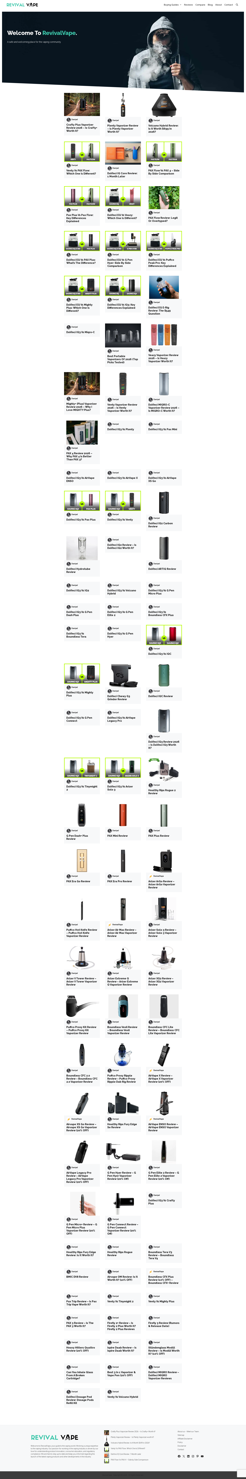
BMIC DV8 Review (77, 1276)
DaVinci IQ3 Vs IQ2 (77, 590)
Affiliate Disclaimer (185, 1439)
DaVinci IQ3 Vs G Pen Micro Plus (161, 592)
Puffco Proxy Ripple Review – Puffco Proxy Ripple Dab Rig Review (121, 1078)
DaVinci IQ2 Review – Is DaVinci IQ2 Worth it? (121, 546)
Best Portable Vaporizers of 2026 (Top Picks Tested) (122, 359)
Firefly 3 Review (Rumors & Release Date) (163, 1324)
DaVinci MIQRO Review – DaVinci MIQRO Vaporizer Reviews (163, 1375)
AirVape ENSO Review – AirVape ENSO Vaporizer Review (163, 1127)
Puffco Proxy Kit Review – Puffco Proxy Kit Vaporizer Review (81, 1030)
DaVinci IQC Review (160, 696)
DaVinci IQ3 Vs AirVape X (122, 477)
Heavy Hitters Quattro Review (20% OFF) (80, 1349)
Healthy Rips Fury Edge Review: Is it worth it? (81, 1254)
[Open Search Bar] (237, 5)
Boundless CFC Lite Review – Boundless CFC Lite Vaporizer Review (164, 1030)
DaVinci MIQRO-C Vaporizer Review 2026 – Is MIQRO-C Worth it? (163, 407)
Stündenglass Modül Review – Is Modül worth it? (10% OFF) (164, 1350)
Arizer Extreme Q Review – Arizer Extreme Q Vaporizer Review (122, 981)
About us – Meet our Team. (188, 1431)
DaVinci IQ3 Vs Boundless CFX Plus (161, 613)
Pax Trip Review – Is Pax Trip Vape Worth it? (81, 1303)
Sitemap (181, 1435)
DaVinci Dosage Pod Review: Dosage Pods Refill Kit (80, 1400)
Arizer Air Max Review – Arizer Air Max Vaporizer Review (122, 933)
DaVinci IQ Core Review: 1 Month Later (122, 175)
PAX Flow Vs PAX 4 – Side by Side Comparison (164, 172)
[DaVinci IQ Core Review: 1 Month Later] (106, 1455)
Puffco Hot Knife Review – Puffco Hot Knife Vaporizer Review (81, 933)
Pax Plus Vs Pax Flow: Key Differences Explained (79, 218)
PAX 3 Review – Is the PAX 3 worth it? (80, 1324)
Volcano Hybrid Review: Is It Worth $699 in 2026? (163, 128)
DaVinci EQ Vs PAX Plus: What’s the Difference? (81, 261)
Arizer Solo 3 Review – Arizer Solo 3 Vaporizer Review (162, 933)
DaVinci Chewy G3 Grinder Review (118, 698)
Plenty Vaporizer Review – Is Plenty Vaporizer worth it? (122, 128)
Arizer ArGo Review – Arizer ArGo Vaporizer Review (161, 884)
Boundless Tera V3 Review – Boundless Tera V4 (161, 1255)
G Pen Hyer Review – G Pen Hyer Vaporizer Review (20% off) (121, 1175)
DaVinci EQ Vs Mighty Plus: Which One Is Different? (79, 307)
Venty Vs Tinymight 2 (120, 1301)
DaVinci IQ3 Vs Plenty (120, 429)
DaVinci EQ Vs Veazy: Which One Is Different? (122, 217)
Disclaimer (182, 1446)
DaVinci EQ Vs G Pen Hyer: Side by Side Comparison (119, 263)
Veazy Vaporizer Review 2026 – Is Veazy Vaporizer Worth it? (163, 358)
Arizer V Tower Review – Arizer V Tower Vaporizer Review (81, 981)
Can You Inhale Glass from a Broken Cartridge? (79, 1375)
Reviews (188, 4)
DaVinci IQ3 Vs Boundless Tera (76, 635)
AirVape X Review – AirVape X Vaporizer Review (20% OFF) (160, 1078)
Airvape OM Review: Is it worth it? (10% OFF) (122, 1278)
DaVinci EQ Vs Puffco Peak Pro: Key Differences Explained (162, 263)
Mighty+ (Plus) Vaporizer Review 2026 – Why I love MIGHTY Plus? (81, 406)
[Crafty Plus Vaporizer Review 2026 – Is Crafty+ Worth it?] (106, 1433)
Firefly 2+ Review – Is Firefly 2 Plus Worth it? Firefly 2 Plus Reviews (121, 1326)
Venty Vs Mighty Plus (161, 1301)
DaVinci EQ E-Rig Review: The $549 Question (159, 310)
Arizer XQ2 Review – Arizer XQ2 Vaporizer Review (161, 981)
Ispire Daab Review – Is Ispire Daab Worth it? (121, 1349)
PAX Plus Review (158, 835)
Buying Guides (171, 4)
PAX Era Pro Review (119, 881)
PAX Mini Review (117, 835)
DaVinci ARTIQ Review (162, 568)
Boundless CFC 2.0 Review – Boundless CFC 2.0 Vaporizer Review (82, 1078)
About (218, 4)
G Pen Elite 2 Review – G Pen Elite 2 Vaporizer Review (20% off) (163, 1175)
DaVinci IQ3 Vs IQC (159, 653)
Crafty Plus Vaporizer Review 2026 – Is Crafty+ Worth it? (81, 127)
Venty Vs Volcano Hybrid (122, 1396)
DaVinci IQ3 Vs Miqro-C (80, 332)
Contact (228, 4)
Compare (200, 4)
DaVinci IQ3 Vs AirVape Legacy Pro (121, 719)
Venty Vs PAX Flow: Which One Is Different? (81, 172)
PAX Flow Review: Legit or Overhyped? (163, 219)
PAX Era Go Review (78, 881)
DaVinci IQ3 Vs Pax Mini (162, 429)
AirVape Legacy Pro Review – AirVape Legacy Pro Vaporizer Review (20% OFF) (80, 1177)
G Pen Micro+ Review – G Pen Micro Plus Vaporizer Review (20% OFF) (81, 1229)
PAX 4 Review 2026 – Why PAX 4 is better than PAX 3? (79, 456)
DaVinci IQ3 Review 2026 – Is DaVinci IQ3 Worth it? (163, 744)
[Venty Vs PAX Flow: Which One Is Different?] (106, 1450)
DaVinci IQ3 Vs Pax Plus (81, 519)
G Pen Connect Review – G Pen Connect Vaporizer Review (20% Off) (122, 1229)
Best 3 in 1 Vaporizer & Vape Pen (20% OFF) (121, 1374)
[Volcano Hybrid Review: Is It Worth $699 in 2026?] (106, 1444)
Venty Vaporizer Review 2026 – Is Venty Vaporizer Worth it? (122, 407)
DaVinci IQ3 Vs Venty (120, 519)
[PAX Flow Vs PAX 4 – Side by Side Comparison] (106, 1461)
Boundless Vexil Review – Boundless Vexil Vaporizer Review (122, 1030)
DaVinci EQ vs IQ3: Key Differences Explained (121, 306)
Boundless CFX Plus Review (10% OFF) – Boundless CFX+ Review (163, 1279)
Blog (210, 4)
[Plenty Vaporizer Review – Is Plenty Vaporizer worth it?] (106, 1439)
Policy (180, 1442)
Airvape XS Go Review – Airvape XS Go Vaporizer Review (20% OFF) (81, 1127)
